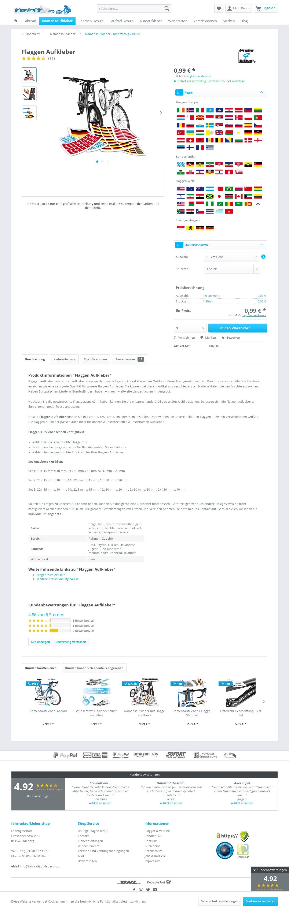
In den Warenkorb (235, 328)
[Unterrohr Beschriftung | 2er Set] (241, 692)
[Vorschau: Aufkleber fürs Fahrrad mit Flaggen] (29, 112)
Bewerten (233, 337)
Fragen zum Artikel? (50, 575)
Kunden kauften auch (40, 668)
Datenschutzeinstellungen (219, 901)
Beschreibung (35, 359)
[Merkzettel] (218, 8)
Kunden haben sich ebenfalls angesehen (94, 668)
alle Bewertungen (38, 796)
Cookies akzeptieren (260, 901)
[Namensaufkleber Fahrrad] (48, 692)
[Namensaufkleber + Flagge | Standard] (193, 692)
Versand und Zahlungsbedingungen (103, 851)
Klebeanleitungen (90, 841)
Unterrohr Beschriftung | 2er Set (240, 713)
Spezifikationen (95, 359)
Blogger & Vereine (157, 831)
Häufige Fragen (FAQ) (92, 831)
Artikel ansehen (100, 803)
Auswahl (182, 257)
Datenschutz (153, 851)
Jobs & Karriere (155, 856)
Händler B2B (153, 836)
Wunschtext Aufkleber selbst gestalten (96, 713)
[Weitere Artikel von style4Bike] (246, 55)
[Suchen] (166, 8)
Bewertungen (129, 359)
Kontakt (83, 836)
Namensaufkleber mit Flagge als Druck (144, 713)
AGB (81, 856)
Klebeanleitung (64, 359)
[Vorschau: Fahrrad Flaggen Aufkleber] (29, 74)
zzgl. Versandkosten (199, 76)
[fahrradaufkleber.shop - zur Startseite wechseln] (42, 9)
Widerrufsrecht (88, 846)
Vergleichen (186, 337)
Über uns (151, 841)
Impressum (152, 861)
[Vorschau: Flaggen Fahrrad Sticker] (29, 93)
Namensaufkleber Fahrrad (48, 711)
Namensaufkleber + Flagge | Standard (192, 713)
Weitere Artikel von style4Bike (57, 579)
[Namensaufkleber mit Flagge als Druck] (144, 692)
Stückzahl (182, 269)
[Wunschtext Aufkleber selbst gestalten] (96, 692)
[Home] (16, 21)
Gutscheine (152, 846)
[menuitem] (134, 8)
